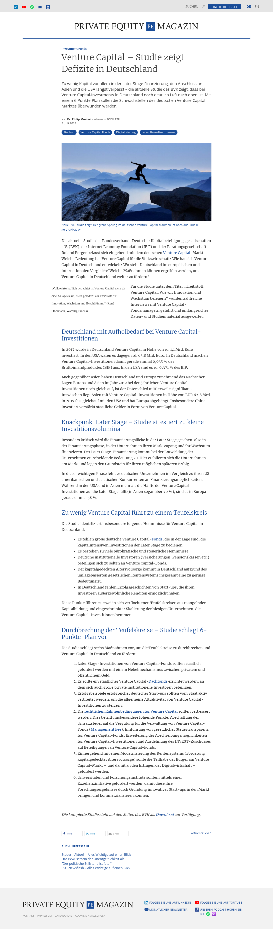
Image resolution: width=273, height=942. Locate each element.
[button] (72, 833)
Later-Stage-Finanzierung (158, 132)
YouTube (24, 7)
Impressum (44, 915)
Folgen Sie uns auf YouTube (221, 902)
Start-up (69, 132)
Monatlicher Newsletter (40, 7)
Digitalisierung (126, 132)
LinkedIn (16, 7)
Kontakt (28, 915)
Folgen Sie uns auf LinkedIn (170, 902)
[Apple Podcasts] (214, 914)
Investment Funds (74, 48)
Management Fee (106, 729)
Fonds (157, 539)
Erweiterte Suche (224, 7)
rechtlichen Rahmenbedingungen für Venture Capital (131, 711)
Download (165, 814)
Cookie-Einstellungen (90, 915)
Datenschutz (63, 915)
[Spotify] (207, 914)
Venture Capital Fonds (95, 132)
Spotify (32, 7)
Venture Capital (176, 252)
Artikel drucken (201, 833)
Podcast (48, 7)
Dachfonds (157, 681)
